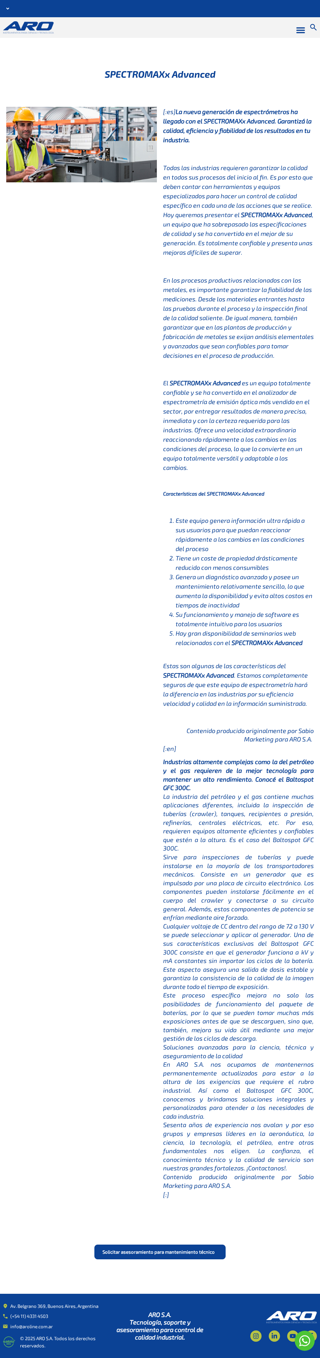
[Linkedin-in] (274, 1336)
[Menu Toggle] (300, 30)
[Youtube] (292, 1336)
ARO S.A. (301, 739)
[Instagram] (256, 1336)
